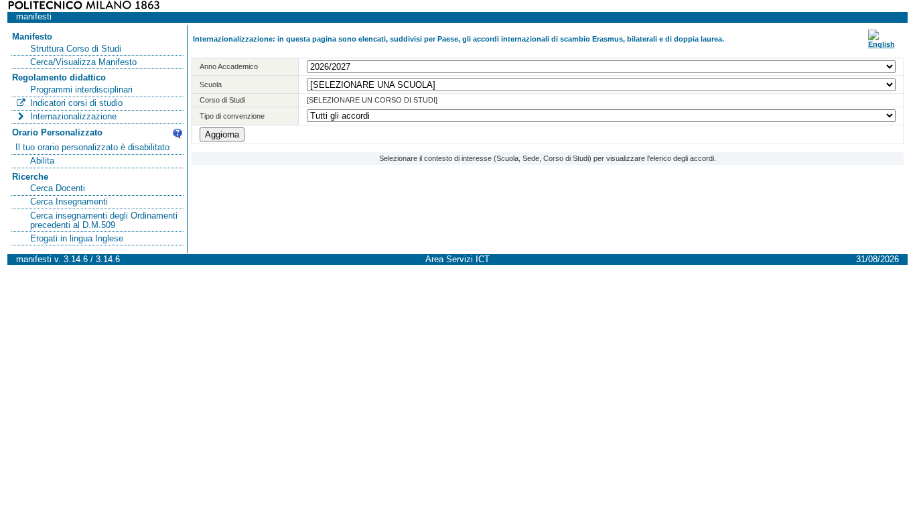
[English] (881, 44)
